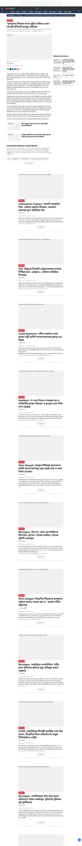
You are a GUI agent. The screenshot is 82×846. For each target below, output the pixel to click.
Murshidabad (15, 159)
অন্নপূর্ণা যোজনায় (45, 218)
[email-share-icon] (18, 70)
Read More (41, 227)
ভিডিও (18, 12)
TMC (9, 159)
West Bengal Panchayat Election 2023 (39, 159)
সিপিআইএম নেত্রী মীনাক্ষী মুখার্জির (28, 749)
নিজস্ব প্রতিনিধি (24, 608)
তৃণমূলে (19, 74)
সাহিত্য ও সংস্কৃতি (67, 12)
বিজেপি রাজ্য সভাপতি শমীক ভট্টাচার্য (53, 616)
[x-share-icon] (10, 70)
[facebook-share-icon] (13, 70)
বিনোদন (60, 12)
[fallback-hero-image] (57, 61)
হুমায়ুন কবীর (23, 77)
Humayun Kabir (25, 159)
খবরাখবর (13, 12)
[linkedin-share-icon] (15, 70)
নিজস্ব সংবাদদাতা (10, 63)
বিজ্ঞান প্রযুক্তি (38, 12)
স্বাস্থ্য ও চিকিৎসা (52, 12)
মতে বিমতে (23, 12)
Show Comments (29, 163)
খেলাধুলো (45, 12)
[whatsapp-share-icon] (8, 70)
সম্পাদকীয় (30, 12)
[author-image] (19, 608)
